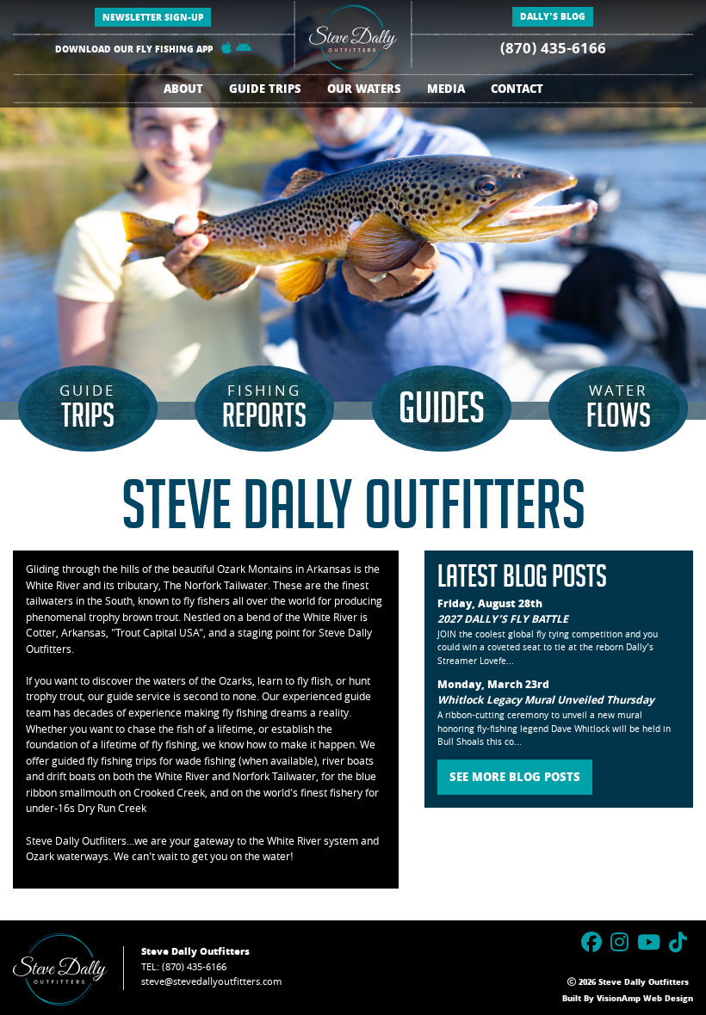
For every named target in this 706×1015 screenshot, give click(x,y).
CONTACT (517, 91)
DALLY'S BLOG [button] (552, 18)
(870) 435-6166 (553, 50)
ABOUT (183, 91)
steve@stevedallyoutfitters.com (211, 982)
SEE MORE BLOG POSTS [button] (514, 779)
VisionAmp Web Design (645, 999)
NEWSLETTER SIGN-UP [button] (152, 19)
